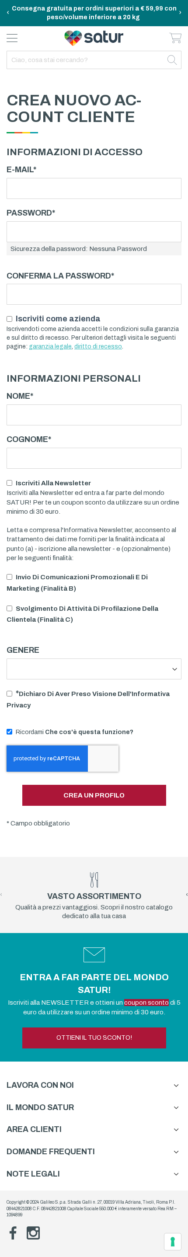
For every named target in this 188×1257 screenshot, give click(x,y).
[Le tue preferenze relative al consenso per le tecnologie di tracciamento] (172, 1241)
